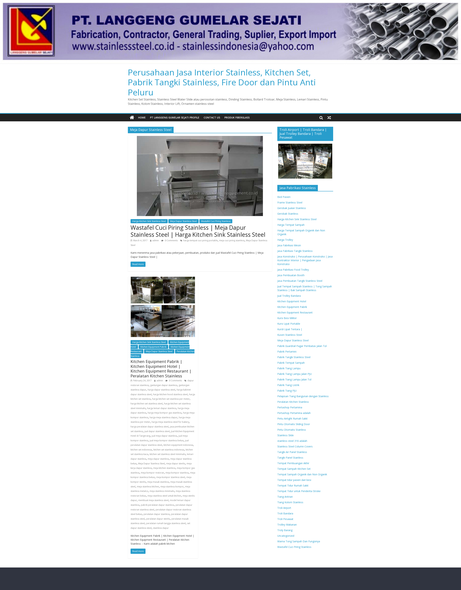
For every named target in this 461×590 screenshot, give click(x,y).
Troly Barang (284, 530)
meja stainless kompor (172, 486)
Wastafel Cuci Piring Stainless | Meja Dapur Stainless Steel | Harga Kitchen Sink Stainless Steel (198, 231)
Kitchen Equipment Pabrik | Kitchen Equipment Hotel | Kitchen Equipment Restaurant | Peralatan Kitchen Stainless (161, 368)
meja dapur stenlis (175, 463)
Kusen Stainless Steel (289, 334)
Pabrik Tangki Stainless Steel (293, 357)
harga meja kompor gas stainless (165, 412)
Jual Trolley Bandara (289, 295)
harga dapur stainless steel (161, 389)
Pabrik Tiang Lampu (289, 368)
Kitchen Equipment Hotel (291, 301)
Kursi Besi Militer (287, 318)
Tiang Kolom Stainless (290, 502)
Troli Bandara (285, 513)
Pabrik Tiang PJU (287, 390)
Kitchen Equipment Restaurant (295, 312)
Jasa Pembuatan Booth (291, 275)
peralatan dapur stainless (157, 514)
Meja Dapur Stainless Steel (183, 221)
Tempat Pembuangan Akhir (293, 463)
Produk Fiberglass (237, 117)
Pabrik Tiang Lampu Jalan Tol (294, 379)
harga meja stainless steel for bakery (170, 421)
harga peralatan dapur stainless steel (150, 426)
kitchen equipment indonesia (178, 445)
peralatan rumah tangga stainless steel (166, 523)
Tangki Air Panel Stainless (292, 452)
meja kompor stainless (177, 472)
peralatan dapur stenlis (158, 518)
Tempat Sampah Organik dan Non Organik (302, 474)
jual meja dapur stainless (164, 435)
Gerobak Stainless (287, 213)
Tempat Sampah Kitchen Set (294, 468)
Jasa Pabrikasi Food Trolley (293, 269)
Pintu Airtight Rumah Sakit (292, 418)
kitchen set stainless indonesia (168, 449)
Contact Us (212, 117)
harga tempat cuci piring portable (200, 240)
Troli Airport (284, 508)
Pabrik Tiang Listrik (288, 385)
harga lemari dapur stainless (161, 408)
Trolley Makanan (287, 524)
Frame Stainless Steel (289, 202)
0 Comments (171, 240)
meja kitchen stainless (164, 468)
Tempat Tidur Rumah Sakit (292, 485)
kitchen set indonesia (141, 449)
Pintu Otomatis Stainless (291, 429)
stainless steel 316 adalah (292, 441)
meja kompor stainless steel (170, 477)
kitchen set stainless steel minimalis (167, 454)
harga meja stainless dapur (163, 417)
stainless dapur (161, 528)
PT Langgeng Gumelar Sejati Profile (174, 117)
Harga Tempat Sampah (291, 224)
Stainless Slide (285, 435)
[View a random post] (329, 117)
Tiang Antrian (285, 496)
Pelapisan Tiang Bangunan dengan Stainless (303, 396)
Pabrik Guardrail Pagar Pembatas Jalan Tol (302, 346)
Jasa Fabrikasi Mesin (289, 245)
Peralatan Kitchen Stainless (293, 401)
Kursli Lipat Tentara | (289, 329)
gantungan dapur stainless (163, 385)
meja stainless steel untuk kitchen (164, 495)
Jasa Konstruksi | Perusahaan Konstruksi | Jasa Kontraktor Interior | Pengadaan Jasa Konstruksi (305, 260)
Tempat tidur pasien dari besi (294, 480)
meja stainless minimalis (162, 491)
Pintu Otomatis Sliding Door (293, 424)
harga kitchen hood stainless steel (170, 394)
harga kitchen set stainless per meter (171, 398)
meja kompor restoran (152, 472)
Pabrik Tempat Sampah (291, 362)
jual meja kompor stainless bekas (167, 440)
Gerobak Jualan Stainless (291, 208)
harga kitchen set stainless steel (147, 403)
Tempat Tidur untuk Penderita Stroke (299, 491)
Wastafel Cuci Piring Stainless (215, 221)
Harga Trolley (285, 239)
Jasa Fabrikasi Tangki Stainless (295, 251)
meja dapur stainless (158, 458)
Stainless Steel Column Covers (295, 446)
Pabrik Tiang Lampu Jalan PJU (294, 374)
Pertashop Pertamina (289, 407)
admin (155, 240)
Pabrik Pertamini (286, 351)
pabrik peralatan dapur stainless (157, 504)
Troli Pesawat (285, 519)
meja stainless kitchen (148, 486)
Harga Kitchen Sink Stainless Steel (149, 221)
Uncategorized (285, 535)
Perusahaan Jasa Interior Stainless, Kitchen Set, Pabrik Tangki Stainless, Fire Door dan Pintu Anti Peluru (222, 82)
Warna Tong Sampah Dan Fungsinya (298, 541)
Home (142, 117)
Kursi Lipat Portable (288, 323)
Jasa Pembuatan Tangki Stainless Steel (299, 280)
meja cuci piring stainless (232, 240)
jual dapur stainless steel (157, 431)
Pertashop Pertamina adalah (294, 413)
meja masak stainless (158, 481)
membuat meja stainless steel (153, 500)
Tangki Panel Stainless (290, 457)
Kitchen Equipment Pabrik (153, 346)
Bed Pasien (283, 197)
